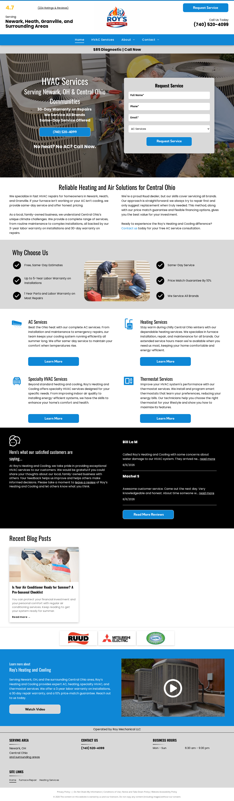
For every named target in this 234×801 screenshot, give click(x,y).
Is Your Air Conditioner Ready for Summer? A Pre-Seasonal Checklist (42, 589)
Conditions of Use (111, 791)
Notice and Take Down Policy (136, 791)
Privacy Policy (63, 791)
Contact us (129, 228)
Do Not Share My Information (88, 791)
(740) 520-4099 (211, 24)
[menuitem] (79, 40)
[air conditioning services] (44, 564)
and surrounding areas (24, 757)
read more (207, 459)
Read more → (21, 617)
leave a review (85, 482)
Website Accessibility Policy (164, 791)
